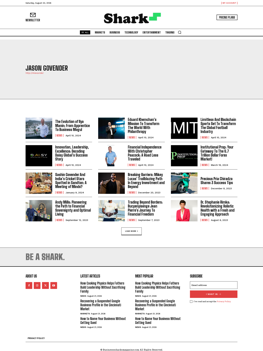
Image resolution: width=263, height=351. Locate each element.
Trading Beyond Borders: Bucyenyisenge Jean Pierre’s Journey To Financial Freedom (145, 208)
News (59, 135)
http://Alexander (35, 73)
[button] (179, 32)
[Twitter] (45, 285)
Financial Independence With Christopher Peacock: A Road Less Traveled (144, 153)
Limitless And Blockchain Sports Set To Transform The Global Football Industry (218, 125)
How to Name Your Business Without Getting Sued (103, 321)
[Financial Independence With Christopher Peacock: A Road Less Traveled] (111, 155)
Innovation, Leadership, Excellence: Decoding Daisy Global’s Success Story (72, 153)
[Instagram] (37, 285)
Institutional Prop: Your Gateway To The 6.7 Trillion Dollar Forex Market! (217, 153)
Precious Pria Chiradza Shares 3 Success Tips (217, 180)
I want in (212, 294)
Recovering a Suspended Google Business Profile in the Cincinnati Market (100, 305)
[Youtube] (53, 285)
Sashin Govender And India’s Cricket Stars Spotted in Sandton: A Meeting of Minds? (71, 180)
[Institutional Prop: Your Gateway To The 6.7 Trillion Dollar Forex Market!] (184, 155)
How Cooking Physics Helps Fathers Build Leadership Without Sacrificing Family (102, 287)
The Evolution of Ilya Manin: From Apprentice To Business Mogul (72, 125)
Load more (130, 231)
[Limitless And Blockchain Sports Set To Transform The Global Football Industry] (184, 128)
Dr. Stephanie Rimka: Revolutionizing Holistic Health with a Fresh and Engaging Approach (218, 208)
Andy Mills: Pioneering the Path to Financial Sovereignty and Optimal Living (73, 208)
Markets (85, 314)
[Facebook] (29, 285)
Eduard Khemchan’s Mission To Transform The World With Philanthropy (143, 125)
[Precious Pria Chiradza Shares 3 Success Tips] (184, 183)
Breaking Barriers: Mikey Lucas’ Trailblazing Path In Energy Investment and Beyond (146, 180)
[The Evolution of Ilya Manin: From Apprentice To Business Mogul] (39, 128)
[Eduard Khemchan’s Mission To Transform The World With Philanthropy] (111, 128)
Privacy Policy (224, 301)
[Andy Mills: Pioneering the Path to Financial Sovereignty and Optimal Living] (39, 210)
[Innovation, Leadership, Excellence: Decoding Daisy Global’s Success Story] (39, 155)
